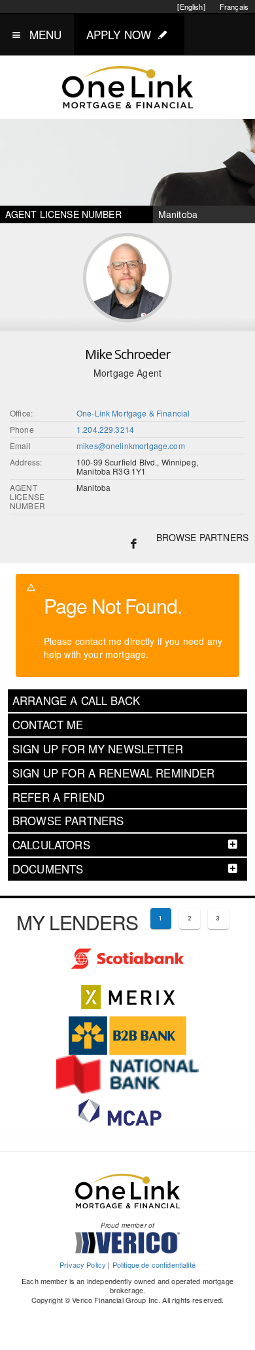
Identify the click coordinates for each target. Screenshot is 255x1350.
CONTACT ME (48, 724)
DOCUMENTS (47, 869)
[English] (191, 6)
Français (234, 6)
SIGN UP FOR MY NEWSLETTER (97, 749)
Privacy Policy (83, 1264)
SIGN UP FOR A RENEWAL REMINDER (113, 773)
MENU (45, 34)
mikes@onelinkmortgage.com (130, 445)
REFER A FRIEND (58, 797)
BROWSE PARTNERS (202, 537)
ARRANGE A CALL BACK (76, 700)
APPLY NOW (118, 34)
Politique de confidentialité (154, 1264)
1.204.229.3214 (105, 429)
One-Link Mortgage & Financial (133, 412)
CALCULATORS (51, 845)
